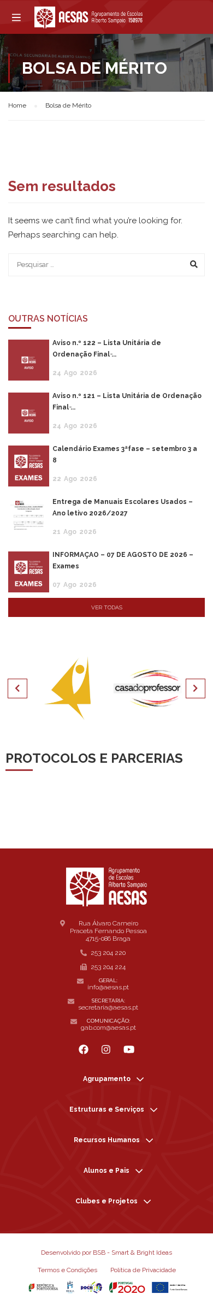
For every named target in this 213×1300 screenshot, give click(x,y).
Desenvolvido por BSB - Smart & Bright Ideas (106, 1252)
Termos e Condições (67, 1270)
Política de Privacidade (143, 1270)
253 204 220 (108, 953)
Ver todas (106, 607)
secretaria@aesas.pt (108, 1007)
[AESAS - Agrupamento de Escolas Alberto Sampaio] (88, 17)
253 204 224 (108, 967)
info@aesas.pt (108, 987)
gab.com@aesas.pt (108, 1027)
